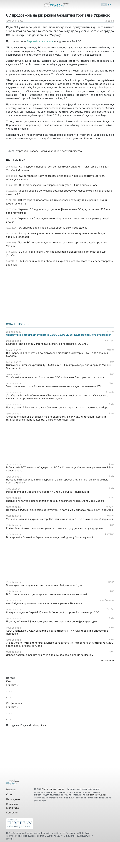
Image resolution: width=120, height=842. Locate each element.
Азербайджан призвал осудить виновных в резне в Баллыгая (44, 603)
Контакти (12, 812)
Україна (109, 20)
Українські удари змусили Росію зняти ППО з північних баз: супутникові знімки (55, 377)
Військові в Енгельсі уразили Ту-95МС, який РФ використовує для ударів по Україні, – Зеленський (59, 366)
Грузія (111, 582)
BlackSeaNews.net (97, 795)
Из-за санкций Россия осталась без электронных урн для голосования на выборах (58, 407)
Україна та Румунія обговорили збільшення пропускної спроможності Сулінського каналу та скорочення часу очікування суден (57, 397)
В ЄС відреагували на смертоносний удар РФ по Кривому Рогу (58, 185)
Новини (11, 789)
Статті (10, 794)
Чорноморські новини (53, 789)
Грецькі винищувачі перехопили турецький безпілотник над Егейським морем (55, 500)
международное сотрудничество (61, 151)
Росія (111, 362)
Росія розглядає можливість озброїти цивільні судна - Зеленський (47, 491)
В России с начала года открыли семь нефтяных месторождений (46, 594)
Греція (111, 497)
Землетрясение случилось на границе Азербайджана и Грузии (45, 585)
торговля (22, 151)
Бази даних (13, 799)
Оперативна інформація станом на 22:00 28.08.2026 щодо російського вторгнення (58, 334)
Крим (111, 413)
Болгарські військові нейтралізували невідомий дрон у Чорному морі (49, 537)
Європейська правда (40, 41)
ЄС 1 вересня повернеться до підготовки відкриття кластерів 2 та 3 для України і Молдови (57, 354)
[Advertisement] (60, 293)
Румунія (110, 392)
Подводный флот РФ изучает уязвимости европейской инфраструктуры (51, 621)
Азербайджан (107, 600)
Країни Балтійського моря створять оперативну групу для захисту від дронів (54, 528)
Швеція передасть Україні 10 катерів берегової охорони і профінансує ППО (52, 612)
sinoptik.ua (39, 725)
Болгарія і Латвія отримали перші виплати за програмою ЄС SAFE (47, 343)
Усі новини (107, 660)
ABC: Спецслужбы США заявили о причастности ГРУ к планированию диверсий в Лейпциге (57, 632)
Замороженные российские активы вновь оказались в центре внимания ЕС (53, 386)
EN (109, 4)
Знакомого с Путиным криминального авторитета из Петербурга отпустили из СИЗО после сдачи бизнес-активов (59, 644)
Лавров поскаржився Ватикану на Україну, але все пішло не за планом (49, 654)
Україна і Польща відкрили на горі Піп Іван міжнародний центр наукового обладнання (59, 519)
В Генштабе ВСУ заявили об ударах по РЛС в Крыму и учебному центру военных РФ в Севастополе (59, 469)
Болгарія (109, 340)
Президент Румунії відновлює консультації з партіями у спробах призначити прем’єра (59, 509)
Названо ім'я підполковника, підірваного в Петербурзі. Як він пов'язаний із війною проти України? (57, 481)
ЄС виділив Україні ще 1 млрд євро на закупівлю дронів (52, 227)
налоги (34, 151)
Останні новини (17, 324)
